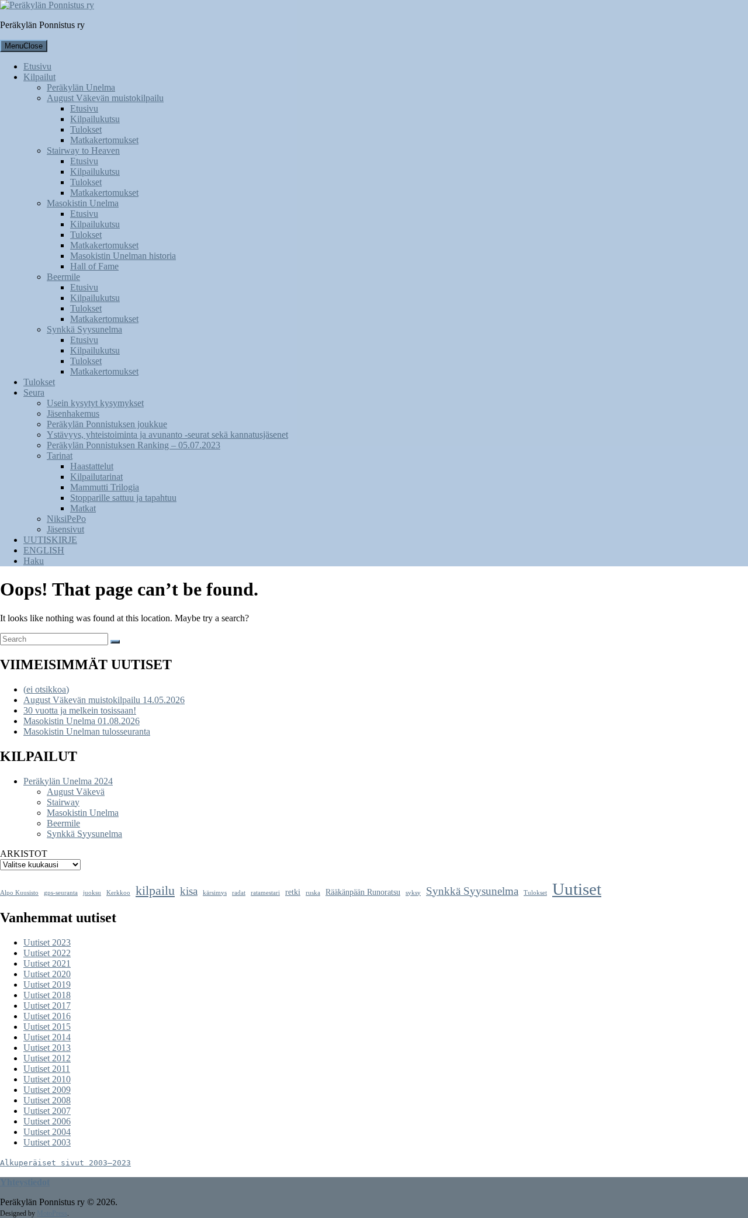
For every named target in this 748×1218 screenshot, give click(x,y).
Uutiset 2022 (47, 953)
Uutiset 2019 (47, 984)
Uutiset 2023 (47, 942)
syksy (413, 893)
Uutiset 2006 (47, 1121)
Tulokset (535, 893)
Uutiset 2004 (47, 1132)
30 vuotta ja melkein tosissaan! (79, 710)
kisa (189, 891)
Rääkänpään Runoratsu (362, 892)
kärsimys (215, 893)
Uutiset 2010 (47, 1079)
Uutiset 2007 (47, 1111)
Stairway (63, 802)
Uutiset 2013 (47, 1048)
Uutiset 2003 (47, 1142)
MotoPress (52, 1213)
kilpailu (155, 891)
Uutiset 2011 (46, 1069)
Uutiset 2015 (47, 1027)
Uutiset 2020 (47, 974)
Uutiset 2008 (47, 1100)
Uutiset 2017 (47, 1006)
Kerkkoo (118, 893)
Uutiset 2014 (47, 1037)
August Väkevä (76, 792)
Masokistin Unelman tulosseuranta (86, 731)
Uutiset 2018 (47, 995)
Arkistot (23, 854)
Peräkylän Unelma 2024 (68, 781)
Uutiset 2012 (47, 1058)
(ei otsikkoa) (46, 689)
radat (238, 893)
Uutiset (576, 889)
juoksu (92, 893)
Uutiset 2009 (47, 1090)
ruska (313, 893)
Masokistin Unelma (83, 813)
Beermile (63, 823)
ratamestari (265, 893)
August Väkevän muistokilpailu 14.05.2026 (104, 700)
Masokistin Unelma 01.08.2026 (81, 721)
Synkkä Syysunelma (84, 834)
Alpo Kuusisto (19, 893)
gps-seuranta (61, 893)
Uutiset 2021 (47, 963)
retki (292, 892)
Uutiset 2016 (47, 1016)
